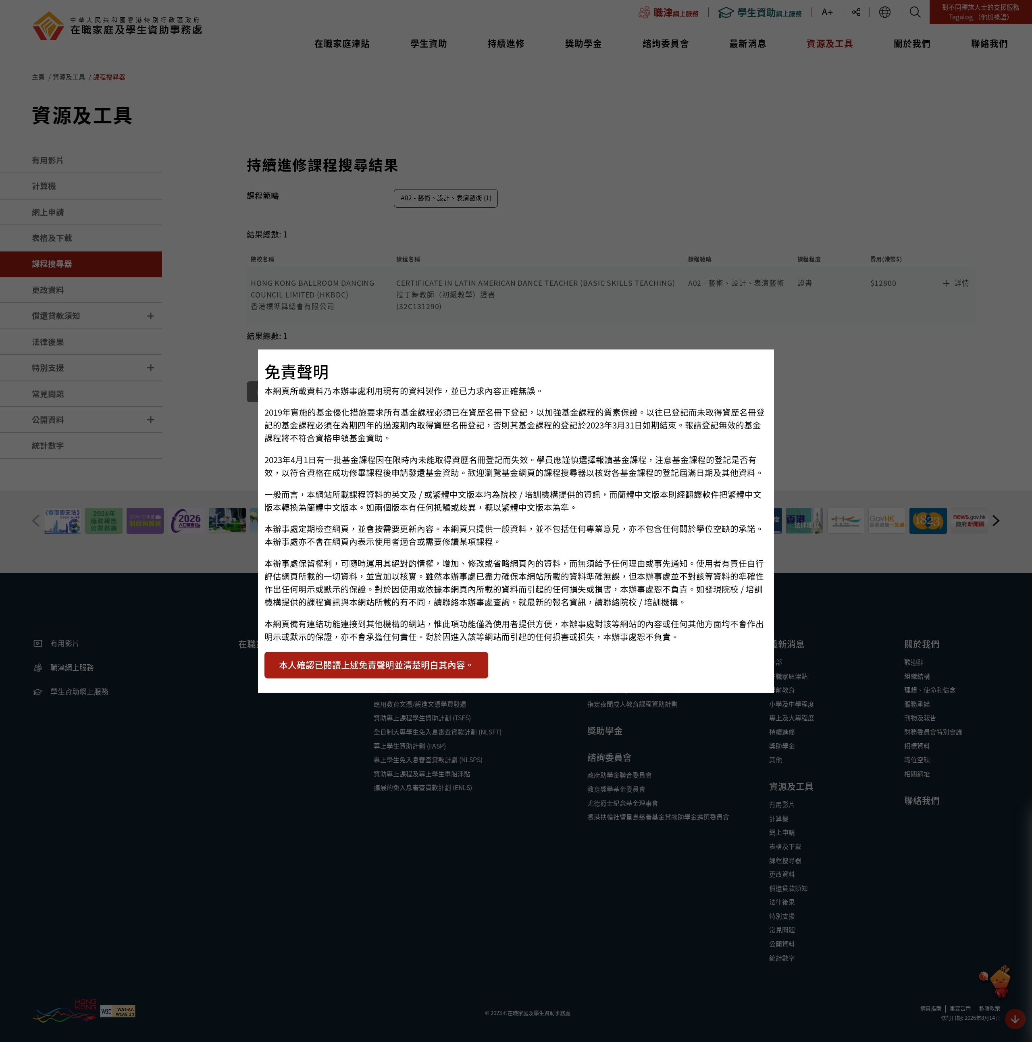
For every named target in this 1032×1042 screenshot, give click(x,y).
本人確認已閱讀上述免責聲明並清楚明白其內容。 (376, 664)
